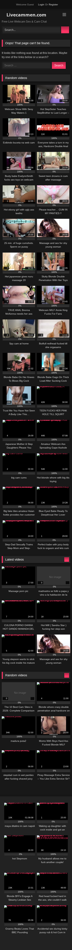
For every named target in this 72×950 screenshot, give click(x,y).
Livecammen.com (25, 15)
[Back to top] (61, 939)
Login (41, 4)
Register (53, 4)
